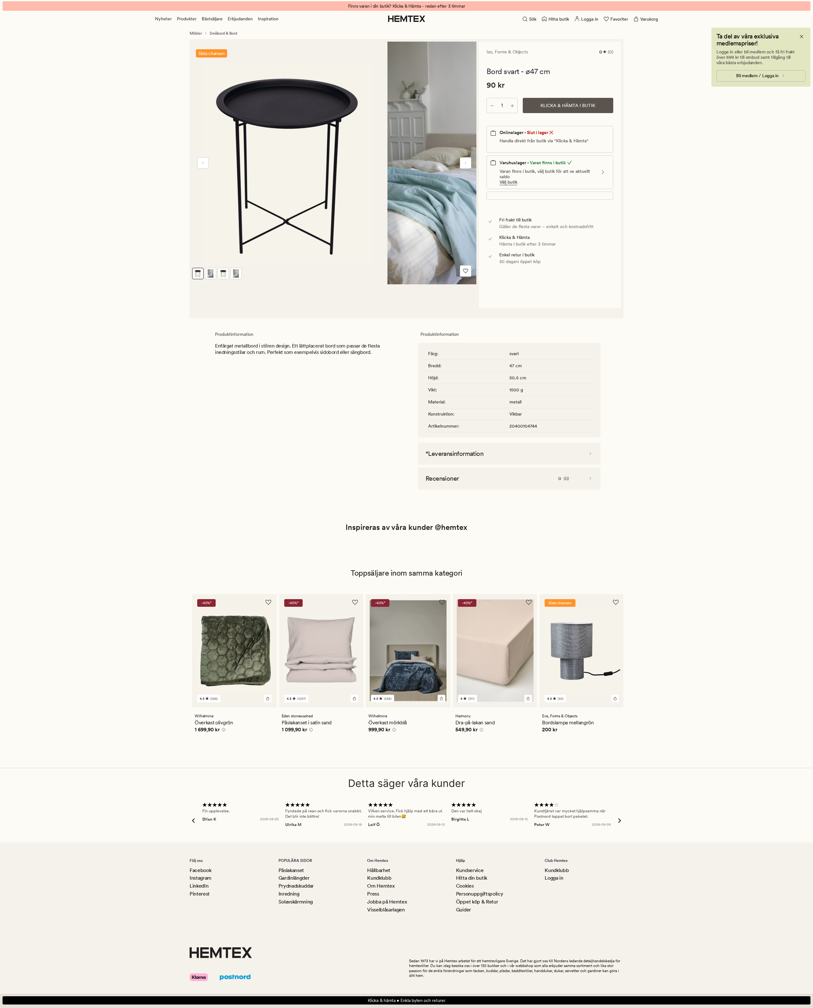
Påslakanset (291, 870)
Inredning (289, 894)
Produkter (187, 18)
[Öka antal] (512, 105)
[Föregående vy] (203, 163)
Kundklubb (379, 878)
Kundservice (469, 870)
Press (373, 894)
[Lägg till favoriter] (465, 271)
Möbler (196, 33)
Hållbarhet (378, 870)
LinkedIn (199, 886)
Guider (463, 910)
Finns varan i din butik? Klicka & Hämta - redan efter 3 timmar (406, 6)
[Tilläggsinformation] (222, 730)
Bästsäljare (212, 18)
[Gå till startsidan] (406, 19)
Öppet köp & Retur (477, 902)
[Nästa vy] (465, 163)
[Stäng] (801, 36)
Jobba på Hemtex (387, 902)
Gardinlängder (294, 878)
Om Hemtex (380, 886)
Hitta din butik (471, 878)
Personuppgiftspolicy (479, 894)
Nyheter (163, 18)
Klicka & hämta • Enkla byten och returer (407, 1000)
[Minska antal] (491, 105)
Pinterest (200, 894)
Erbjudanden (240, 18)
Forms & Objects (511, 51)
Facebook (200, 870)
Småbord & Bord (223, 33)
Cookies (465, 886)
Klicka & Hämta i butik (568, 105)
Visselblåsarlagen (386, 910)
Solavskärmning (296, 902)
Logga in (554, 878)
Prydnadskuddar (296, 886)
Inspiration (268, 18)
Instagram (201, 878)
